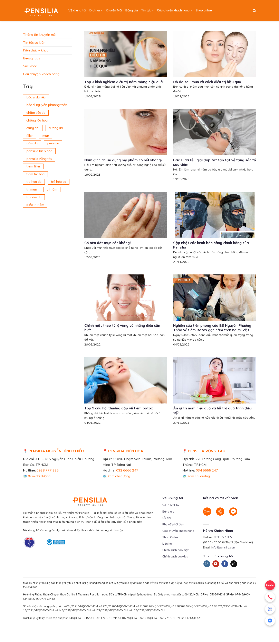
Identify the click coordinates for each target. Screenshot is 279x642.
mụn (45, 136)
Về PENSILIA (170, 505)
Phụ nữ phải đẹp (173, 524)
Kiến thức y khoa (35, 50)
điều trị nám (35, 205)
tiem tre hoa (35, 174)
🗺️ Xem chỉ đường (36, 476)
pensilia (53, 143)
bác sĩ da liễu (36, 97)
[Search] (254, 11)
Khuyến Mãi (114, 10)
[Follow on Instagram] (206, 563)
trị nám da (33, 197)
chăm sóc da (35, 112)
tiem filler (33, 166)
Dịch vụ (94, 10)
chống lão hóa (37, 120)
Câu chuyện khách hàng (173, 10)
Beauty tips (31, 58)
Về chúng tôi (77, 10)
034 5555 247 (207, 470)
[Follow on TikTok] (233, 563)
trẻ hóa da (58, 181)
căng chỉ (32, 128)
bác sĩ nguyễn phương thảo (47, 105)
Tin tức (146, 10)
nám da (32, 143)
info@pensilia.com (223, 547)
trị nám (52, 189)
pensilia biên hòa (39, 151)
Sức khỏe (30, 66)
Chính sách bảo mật (175, 550)
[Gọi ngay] (270, 597)
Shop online (204, 10)
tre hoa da (33, 181)
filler (29, 136)
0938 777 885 (48, 470)
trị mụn (31, 189)
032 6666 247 (127, 470)
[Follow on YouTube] (215, 563)
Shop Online (170, 537)
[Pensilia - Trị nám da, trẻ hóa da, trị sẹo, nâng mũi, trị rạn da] (42, 10)
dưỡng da (56, 128)
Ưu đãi (166, 518)
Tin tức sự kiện (34, 42)
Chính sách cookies (175, 556)
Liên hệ (270, 585)
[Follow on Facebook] (224, 563)
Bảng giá (131, 10)
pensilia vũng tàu (39, 159)
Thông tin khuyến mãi (39, 34)
